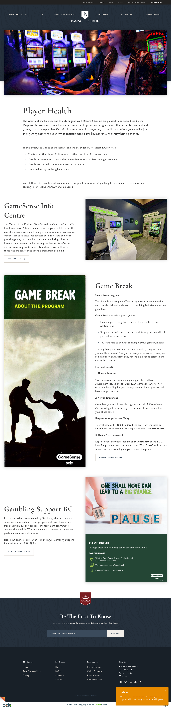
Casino (101, 2)
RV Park (120, 2)
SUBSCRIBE (115, 633)
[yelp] (140, 682)
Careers (58, 675)
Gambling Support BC (18, 551)
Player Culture (153, 15)
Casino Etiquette (94, 671)
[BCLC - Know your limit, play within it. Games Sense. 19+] (85, 705)
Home (25, 667)
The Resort (103, 15)
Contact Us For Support (110, 457)
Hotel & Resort (88, 2)
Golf (111, 2)
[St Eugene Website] (85, 598)
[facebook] (121, 682)
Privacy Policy (93, 679)
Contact (59, 679)
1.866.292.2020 (156, 2)
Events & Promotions (64, 15)
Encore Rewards (94, 667)
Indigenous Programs (136, 2)
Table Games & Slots (18, 15)
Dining (41, 15)
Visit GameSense (15, 259)
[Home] (85, 15)
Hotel (58, 667)
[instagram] (130, 682)
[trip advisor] (135, 682)
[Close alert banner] (165, 690)
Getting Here (127, 15)
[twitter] (125, 682)
